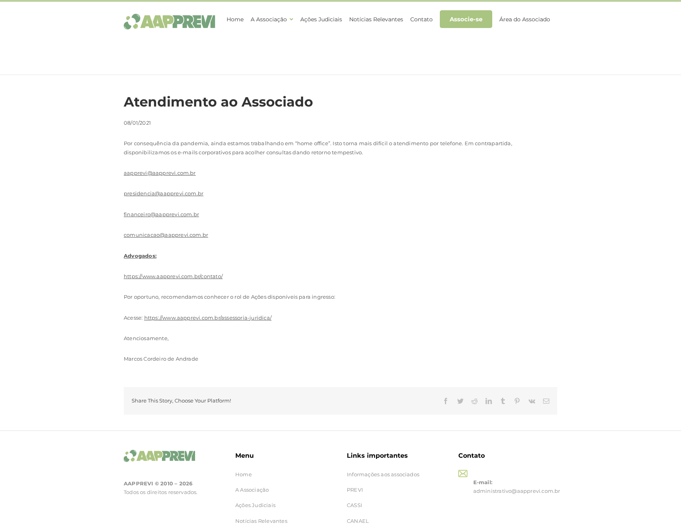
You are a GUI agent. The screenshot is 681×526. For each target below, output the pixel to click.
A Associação (252, 490)
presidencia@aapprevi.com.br (163, 193)
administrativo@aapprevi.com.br (516, 491)
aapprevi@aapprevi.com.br (160, 173)
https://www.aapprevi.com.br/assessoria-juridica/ (208, 317)
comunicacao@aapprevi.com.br (166, 235)
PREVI (355, 490)
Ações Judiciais (255, 505)
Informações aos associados (383, 474)
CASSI (354, 505)
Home (243, 474)
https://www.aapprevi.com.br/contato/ (173, 276)
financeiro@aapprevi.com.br (161, 214)
